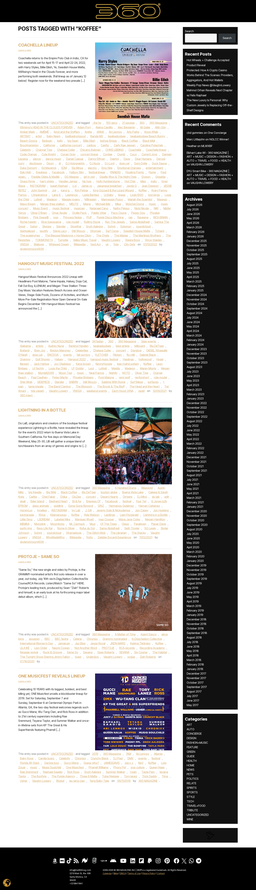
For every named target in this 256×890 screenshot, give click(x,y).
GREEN (191, 751)
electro (92, 168)
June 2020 (193, 538)
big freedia (35, 492)
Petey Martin (60, 377)
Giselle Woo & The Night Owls (118, 177)
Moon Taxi (65, 373)
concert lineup (89, 154)
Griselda (160, 177)
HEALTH (192, 761)
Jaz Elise (80, 643)
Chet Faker (48, 496)
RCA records (127, 648)
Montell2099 (46, 373)
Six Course (141, 652)
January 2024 (195, 344)
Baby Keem (53, 136)
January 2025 (195, 290)
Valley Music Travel (84, 240)
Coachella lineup (156, 150)
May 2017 (193, 705)
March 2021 (194, 498)
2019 (95, 754)
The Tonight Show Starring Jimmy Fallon (45, 657)
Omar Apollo (59, 213)
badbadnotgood (75, 136)
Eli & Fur (76, 501)
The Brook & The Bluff (111, 386)
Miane (87, 204)
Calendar (107, 873)
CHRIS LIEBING (115, 150)
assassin (34, 639)
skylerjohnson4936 (32, 249)
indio (154, 181)
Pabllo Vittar (98, 213)
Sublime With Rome (113, 382)
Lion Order (40, 648)
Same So (72, 652)
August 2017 (194, 691)
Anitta (88, 132)
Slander (61, 226)
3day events (148, 341)
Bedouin (47, 140)
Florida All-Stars (29, 763)
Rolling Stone (92, 222)
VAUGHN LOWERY (202, 164)
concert (121, 350)
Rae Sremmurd (29, 772)
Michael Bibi (103, 204)
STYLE (191, 797)
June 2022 (193, 430)
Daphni (114, 159)
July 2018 (192, 642)
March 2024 (194, 335)
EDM (64, 168)
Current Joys (149, 154)
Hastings (128, 359)
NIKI (156, 208)
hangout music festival (104, 359)
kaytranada (27, 515)
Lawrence (71, 195)
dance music (53, 159)
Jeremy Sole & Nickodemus (113, 510)
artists (39, 346)
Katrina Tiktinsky (140, 643)
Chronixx (92, 639)
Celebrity (25, 150)
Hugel (159, 359)
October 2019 (195, 574)
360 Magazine (158, 123)
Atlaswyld (147, 488)
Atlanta (158, 754)
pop (55, 217)
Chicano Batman (90, 150)
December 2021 (196, 457)
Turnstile (63, 240)
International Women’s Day (36, 643)
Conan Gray (68, 154)
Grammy (25, 359)
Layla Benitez (91, 195)
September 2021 (197, 470)
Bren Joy (39, 350)
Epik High (25, 172)
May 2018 (193, 651)
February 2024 (195, 340)
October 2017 (195, 682)
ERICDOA (53, 355)
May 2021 (193, 488)
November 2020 (197, 515)
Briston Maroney (60, 350)
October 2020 (195, 520)
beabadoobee (117, 136)
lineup (121, 195)
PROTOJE (108, 648)
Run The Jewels (115, 222)
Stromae (95, 231)
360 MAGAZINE (147, 781)
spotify (44, 231)
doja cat (124, 163)
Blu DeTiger (157, 346)
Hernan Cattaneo (149, 506)
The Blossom (84, 386)
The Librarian (118, 533)
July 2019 (192, 588)
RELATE (191, 783)
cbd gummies (195, 132)
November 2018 (196, 624)
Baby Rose (26, 758)
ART (189, 724)
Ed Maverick (49, 168)
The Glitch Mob (96, 533)
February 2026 (195, 232)
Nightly (113, 373)
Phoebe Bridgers (83, 377)
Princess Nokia (72, 217)
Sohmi (111, 226)
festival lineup (97, 172)
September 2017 (197, 687)
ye (107, 244)
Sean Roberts (105, 652)
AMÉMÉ (44, 132)
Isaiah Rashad (59, 186)
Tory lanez (130, 776)
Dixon (50, 163)
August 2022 (194, 421)
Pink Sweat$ (41, 217)
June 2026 (193, 214)
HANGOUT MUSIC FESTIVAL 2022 (51, 263)
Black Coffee (130, 140)
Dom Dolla (140, 163)
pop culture (138, 767)
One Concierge (217, 132)
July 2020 (193, 534)
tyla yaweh (37, 391)
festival (127, 501)
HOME (190, 765)
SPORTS (192, 792)
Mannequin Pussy (112, 199)
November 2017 (196, 678)
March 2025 (194, 281)
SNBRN (73, 382)
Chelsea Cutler (66, 150)
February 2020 (195, 556)
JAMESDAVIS (112, 763)
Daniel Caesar (74, 159)
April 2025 (193, 277)
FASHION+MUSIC (197, 742)
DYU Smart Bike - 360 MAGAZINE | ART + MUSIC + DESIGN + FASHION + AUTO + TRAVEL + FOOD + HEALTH (210, 175)
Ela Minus (77, 168)
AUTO (190, 729)
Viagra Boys (132, 240)
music (152, 204)
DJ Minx (142, 496)
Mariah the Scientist (140, 199)
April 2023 (193, 385)
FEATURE (192, 747)
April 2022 (193, 439)
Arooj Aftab (151, 132)
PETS (190, 774)
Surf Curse (112, 231)
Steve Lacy (60, 231)
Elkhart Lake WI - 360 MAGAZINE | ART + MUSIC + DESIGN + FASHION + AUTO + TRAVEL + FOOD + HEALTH (210, 156)
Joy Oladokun (62, 364)
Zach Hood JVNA (122, 391)
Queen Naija (156, 767)
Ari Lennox (115, 132)
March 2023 (194, 389)
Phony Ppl (119, 767)
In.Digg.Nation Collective (147, 639)
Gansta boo (51, 763)
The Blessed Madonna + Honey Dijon (68, 235)
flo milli (131, 355)
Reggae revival (29, 652)
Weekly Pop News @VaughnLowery (209, 85)
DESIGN (191, 738)
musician (79, 208)
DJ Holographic (75, 163)
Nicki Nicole (141, 208)
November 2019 (196, 570)
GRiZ (101, 506)
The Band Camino (59, 386)
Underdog (92, 657)
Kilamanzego (58, 515)
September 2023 (197, 362)
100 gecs (111, 123)
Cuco (133, 154)
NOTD (126, 373)
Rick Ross (73, 772)
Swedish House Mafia (136, 231)
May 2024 (193, 326)
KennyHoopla (104, 364)
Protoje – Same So (38, 556)
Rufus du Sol (87, 528)
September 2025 (197, 254)
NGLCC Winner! (219, 139)
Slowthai (76, 226)
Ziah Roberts (148, 657)
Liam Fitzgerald (129, 515)
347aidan (97, 341)
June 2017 (193, 700)
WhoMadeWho (55, 537)
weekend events (97, 391)
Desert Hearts (109, 496)
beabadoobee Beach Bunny (147, 136)
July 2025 (193, 263)
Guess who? (91, 763)
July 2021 (192, 479)
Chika (63, 496)
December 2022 (197, 403)
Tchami (159, 231)
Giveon (145, 177)
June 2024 (193, 322)
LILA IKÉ (24, 648)
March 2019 (194, 606)
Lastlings (109, 515)
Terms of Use (134, 873)
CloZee (76, 496)
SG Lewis (150, 528)
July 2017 (192, 696)
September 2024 (197, 308)
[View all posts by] (42, 661)
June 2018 (193, 646)
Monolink (40, 524)
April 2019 (193, 601)
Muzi (92, 524)
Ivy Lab (76, 510)
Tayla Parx (148, 772)
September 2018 (197, 633)
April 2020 (193, 547)
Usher (23, 781)
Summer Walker (115, 772)
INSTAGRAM (37, 186)
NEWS (190, 769)
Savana (87, 652)
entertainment (154, 168)
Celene (77, 639)
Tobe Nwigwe (110, 776)
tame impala (35, 386)
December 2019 (196, 565)
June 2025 (193, 268)
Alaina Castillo (104, 127)
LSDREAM (43, 519)
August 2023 (194, 367)
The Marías (121, 235)
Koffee (143, 190)
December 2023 (197, 349)
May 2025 (193, 272)
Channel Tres (44, 150)
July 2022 (193, 425)
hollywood (145, 359)
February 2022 (195, 448)
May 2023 (193, 380)
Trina (165, 776)
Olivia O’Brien (39, 213)
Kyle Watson (91, 515)
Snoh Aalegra (94, 226)
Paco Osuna (118, 213)
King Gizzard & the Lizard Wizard (113, 190)
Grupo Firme (27, 181)
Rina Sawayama (51, 222)
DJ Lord (109, 163)
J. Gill (88, 510)
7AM (128, 754)
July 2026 (193, 209)
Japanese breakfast (109, 186)
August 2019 (194, 583)
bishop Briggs (108, 140)
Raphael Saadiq (52, 772)
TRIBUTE (192, 810)
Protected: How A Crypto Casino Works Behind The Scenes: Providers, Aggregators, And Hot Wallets (210, 75)
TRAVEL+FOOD (196, 805)
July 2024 (193, 317)
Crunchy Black (99, 758)
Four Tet (141, 501)
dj (60, 163)
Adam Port (84, 127)
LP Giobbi (78, 368)
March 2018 (194, 660)
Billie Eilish (89, 140)
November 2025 (197, 245)
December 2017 (196, 673)
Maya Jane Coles (129, 519)
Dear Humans (143, 159)
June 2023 (193, 376)
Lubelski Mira (62, 519)
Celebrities (81, 350)
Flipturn (117, 355)
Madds (116, 368)
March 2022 (194, 443)
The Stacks (138, 533)
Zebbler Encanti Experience (114, 537)
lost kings (154, 195)
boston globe (109, 492)
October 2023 (195, 358)
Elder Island (37, 501)
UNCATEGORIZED (62, 123)
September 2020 (197, 525)
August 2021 (194, 475)
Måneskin (90, 199)
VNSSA (24, 244)
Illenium (24, 364)
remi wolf (124, 377)
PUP (89, 217)
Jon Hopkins (161, 510)
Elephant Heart (58, 501)
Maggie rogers (71, 199)
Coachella (135, 150)
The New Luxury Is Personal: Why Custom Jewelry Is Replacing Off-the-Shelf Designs (210, 105)
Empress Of (93, 501)
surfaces (153, 382)
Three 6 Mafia (88, 776)
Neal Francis (96, 373)
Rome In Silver (66, 528)
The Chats (102, 235)
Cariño (105, 145)
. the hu (96, 123)
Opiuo (125, 524)
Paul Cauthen (39, 377)
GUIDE (191, 756)
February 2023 (195, 394)
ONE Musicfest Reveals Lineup (51, 676)
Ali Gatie (145, 127)
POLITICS (193, 778)
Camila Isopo (46, 758)
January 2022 (195, 452)
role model (72, 222)
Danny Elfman (96, 159)
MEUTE (73, 204)
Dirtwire (127, 496)
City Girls (129, 244)
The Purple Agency (63, 776)
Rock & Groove (52, 652)
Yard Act (95, 244)
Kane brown (83, 364)
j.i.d (74, 186)
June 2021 (193, 484)
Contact (161, 873)
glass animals (40, 506)
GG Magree (71, 177)
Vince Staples (153, 240)
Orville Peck (79, 213)
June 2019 (193, 592)
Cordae (107, 154)
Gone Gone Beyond (80, 506)
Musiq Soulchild (51, 767)
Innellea (42, 510)
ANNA (100, 132)
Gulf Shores (42, 359)
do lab (156, 496)
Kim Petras (81, 190)
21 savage (128, 123)
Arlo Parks (133, 132)
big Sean (73, 140)
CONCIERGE (194, 733)
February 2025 (195, 286)
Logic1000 (136, 195)
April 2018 (193, 655)
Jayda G (131, 186)
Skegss (46, 226)
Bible (116, 873)
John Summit (39, 190)
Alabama (25, 346)
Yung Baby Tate (99, 781)
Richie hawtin (28, 222)
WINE (190, 819)
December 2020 (197, 511)
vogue (131, 657)
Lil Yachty (38, 368)
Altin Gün (160, 127)
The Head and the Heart (144, 386)
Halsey (59, 359)
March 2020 (194, 552)
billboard (139, 346)
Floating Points (135, 172)
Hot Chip (130, 181)
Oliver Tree (141, 373)
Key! (140, 763)
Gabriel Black (148, 355)
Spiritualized (27, 231)
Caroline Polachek (151, 145)
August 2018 (194, 637)
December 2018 (196, 619)
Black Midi (149, 140)
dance (37, 159)
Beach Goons (28, 140)
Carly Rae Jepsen (124, 145)
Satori (33, 226)
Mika (118, 204)
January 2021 (195, 506)
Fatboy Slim (76, 172)
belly (60, 140)
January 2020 (195, 561)
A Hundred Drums (125, 488)
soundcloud (143, 226)
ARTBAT (25, 136)
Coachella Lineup (38, 45)
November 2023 (197, 353)
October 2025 (195, 250)
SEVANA (124, 652)
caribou (91, 145)
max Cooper (106, 519)
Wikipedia (80, 244)
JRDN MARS (117, 643)
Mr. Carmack (77, 524)
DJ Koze (95, 163)
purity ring (26, 528)
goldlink (58, 506)
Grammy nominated (115, 639)
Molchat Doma (135, 204)
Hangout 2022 (77, 359)
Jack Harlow (41, 364)
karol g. (65, 190)
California (49, 145)
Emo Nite (107, 168)
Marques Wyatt (84, 519)
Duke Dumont (28, 168)
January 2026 (195, 236)
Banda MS (96, 136)
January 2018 (195, 669)
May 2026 (193, 218)
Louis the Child (58, 368)
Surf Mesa (136, 382)
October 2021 (195, 466)
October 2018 (195, 628)
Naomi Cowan (61, 648)
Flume (152, 172)
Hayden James (68, 181)
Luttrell (38, 199)
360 (142, 123)
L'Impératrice (39, 195)
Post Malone (106, 377)
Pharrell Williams (98, 767)
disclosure (35, 163)
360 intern (26, 395)
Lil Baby (108, 195)
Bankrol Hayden (78, 346)
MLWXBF (206, 146)
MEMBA (24, 524)
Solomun (125, 226)
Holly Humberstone (108, 181)
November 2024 (197, 299)
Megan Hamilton (155, 519)
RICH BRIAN (160, 217)
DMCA (123, 873)
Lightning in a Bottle (42, 410)
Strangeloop (74, 533)
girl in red (89, 177)
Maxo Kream (28, 204)
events (67, 355)
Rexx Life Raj (44, 528)
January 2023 (195, 398)
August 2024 (194, 313)
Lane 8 (56, 195)
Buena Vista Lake (132, 492)
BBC (47, 639)
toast (78, 657)
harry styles (47, 181)
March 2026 (194, 227)
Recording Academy (152, 648)
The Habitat (159, 652)
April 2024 (193, 331)
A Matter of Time (125, 634)
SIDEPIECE (43, 382)
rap (131, 217)
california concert (71, 145)
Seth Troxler (131, 528)
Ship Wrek (26, 382)
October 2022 (195, 412)
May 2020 (193, 542)
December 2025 (197, 241)
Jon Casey (141, 510)
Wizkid (60, 781)
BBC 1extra (61, 639)
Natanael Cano (99, 208)
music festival (61, 208)
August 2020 (194, 529)
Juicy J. (129, 763)
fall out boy (83, 355)
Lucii (91, 368)
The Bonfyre (38, 776)
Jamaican (64, 643)
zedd (141, 391)
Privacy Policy (148, 873)
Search (189, 31)
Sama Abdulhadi (140, 222)
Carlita (33, 496)
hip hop (86, 181)
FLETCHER (101, 355)
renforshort (142, 377)
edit (166, 496)
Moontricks (57, 524)
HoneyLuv (26, 510)
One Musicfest (75, 767)
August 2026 (194, 205)
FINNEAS (115, 172)
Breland (24, 350)
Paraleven (140, 524)
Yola (116, 244)
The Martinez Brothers (147, 235)
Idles (143, 181)
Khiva (42, 515)
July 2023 (193, 371)
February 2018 (195, 664)
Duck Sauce (159, 163)
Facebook (58, 172)
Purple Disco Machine (110, 217)
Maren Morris (148, 368)
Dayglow (136, 350)
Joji (54, 190)
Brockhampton (29, 145)
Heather (192, 146)
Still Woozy (78, 231)
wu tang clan (77, 781)
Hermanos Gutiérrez (121, 506)
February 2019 (195, 610)
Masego (162, 199)
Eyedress (41, 172)
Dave (127, 159)
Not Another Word (86, 648)
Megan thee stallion (52, 204)
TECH (190, 801)
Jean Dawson (150, 186)
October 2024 (195, 304)
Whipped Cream (59, 244)
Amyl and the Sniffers (67, 132)
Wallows (39, 244)
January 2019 (195, 615)
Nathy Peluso (121, 208)
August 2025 (194, 259)
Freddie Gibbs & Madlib (45, 177)
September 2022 (197, 416)
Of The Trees (108, 524)
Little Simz (26, 519)
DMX (130, 758)
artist (39, 136)
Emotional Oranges (129, 168)
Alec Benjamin (126, 127)
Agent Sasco (149, 634)
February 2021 (195, 502)
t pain (133, 772)
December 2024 (197, 295)
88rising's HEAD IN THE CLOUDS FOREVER (46, 127)
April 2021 (193, 493)
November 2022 (197, 407)
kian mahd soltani (128, 364)
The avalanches (30, 235)
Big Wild (51, 492)
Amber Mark (27, 132)
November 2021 (196, 461)
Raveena (142, 217)
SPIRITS (192, 788)
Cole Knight (49, 154)
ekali (23, 501)
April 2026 (193, 223)
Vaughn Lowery (110, 240)
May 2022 (193, 434)
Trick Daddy (149, 776)
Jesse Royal (97, 643)
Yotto (89, 537)
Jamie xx (86, 186)
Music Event (40, 208)
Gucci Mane (71, 763)
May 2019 (193, 597)
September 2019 (197, 579)
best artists (123, 346)
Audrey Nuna (56, 346)
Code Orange (28, 154)
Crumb (121, 154)
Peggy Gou (138, 213)
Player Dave (158, 524)
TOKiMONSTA (44, 240)
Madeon (52, 199)
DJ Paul (118, 758)
